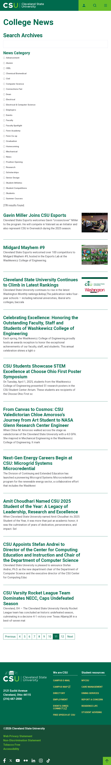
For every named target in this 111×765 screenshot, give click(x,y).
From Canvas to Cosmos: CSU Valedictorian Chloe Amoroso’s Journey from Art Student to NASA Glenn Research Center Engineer (38, 417)
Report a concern (92, 699)
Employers (9, 110)
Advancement (11, 58)
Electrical (9, 100)
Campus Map (60, 687)
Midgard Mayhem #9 (24, 247)
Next (70, 636)
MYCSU (85, 680)
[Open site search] (94, 5)
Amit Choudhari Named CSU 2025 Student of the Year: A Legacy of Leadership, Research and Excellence (40, 506)
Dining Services (90, 693)
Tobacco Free (11, 744)
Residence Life (89, 706)
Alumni (7, 63)
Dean (6, 95)
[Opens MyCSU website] (84, 5)
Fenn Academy (12, 131)
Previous (10, 636)
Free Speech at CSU (64, 715)
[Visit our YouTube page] (18, 760)
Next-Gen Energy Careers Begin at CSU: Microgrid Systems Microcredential (37, 463)
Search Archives (23, 35)
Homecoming (11, 147)
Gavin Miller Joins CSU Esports (34, 215)
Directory (59, 693)
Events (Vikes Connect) (60, 707)
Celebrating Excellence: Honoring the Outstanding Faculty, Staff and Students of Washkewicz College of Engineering (40, 325)
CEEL (6, 68)
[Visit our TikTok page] (48, 760)
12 (63, 636)
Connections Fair (13, 89)
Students (8, 193)
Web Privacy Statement (17, 736)
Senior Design (11, 178)
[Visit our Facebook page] (4, 760)
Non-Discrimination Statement (22, 740)
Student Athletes (13, 183)
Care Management (92, 687)
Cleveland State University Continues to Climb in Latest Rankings (40, 282)
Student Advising (91, 712)
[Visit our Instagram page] (41, 760)
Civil (5, 79)
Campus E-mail (61, 680)
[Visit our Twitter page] (10, 760)
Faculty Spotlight (13, 126)
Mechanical (10, 152)
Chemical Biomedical (16, 74)
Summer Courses (13, 199)
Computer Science (14, 84)
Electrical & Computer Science (21, 105)
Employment (60, 699)
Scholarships (11, 173)
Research (8, 167)
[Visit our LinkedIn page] (33, 760)
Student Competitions (16, 188)
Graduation (9, 141)
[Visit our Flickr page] (26, 760)
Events (7, 115)
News (6, 157)
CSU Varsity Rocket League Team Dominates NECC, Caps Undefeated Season (38, 598)
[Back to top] (107, 761)
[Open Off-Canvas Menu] (105, 5)
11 (56, 636)
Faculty (7, 120)
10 (50, 636)
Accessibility (11, 749)
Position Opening (13, 162)
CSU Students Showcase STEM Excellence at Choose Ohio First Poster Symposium (42, 371)
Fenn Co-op (10, 136)
